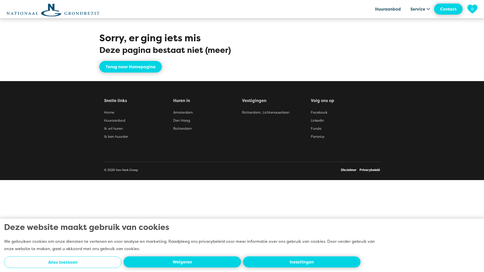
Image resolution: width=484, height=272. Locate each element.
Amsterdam (183, 112)
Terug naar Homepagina (131, 67)
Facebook (319, 112)
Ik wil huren (113, 128)
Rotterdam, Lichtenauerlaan (265, 112)
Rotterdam (182, 128)
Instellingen (302, 262)
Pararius (317, 136)
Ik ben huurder (116, 136)
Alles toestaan (63, 262)
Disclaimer (348, 170)
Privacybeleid (369, 170)
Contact (448, 9)
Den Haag (181, 120)
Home (109, 112)
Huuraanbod (388, 9)
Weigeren (182, 262)
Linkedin (317, 120)
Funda (316, 128)
